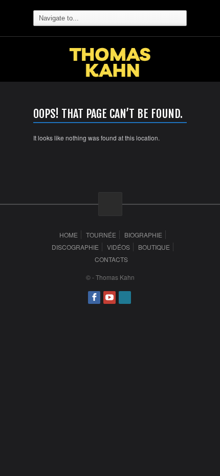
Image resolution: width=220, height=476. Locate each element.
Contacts (111, 259)
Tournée (101, 234)
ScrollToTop (110, 204)
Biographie (143, 234)
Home (68, 234)
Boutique (154, 247)
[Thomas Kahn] (110, 73)
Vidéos (118, 247)
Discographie (75, 247)
